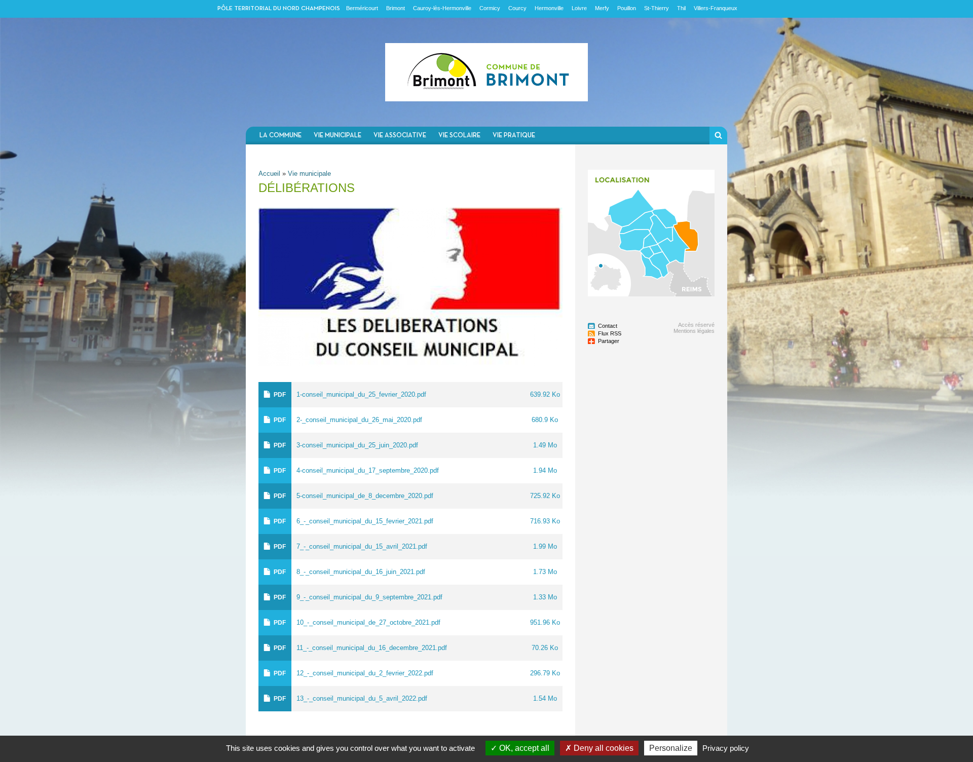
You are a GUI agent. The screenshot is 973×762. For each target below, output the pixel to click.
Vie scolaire (459, 135)
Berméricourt (362, 8)
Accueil (269, 173)
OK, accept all (523, 748)
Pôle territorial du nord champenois (278, 9)
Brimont (395, 8)
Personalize (670, 748)
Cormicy (489, 8)
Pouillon (626, 8)
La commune (280, 135)
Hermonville (549, 8)
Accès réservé (696, 325)
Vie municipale (337, 135)
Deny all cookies (602, 748)
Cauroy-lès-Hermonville (442, 8)
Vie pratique (514, 135)
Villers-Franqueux (715, 8)
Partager (608, 341)
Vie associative (399, 135)
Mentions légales (694, 331)
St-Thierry (656, 8)
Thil (681, 8)
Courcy (517, 8)
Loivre (579, 8)
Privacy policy (725, 748)
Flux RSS (609, 333)
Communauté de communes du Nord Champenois (486, 72)
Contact (607, 326)
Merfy (602, 8)
